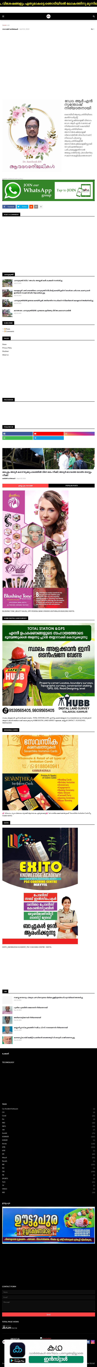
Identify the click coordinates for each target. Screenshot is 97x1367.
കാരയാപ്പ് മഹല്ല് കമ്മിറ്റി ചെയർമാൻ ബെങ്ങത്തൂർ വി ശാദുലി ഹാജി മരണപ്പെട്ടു (44, 1037)
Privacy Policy (7, 348)
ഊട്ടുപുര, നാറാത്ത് (25, 486)
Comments (10, 331)
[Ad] (45, 1353)
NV (48, 1168)
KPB (48, 1147)
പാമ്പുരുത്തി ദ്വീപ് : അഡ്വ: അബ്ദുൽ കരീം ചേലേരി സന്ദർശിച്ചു (38, 280)
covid (48, 1116)
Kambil (48, 1133)
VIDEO (48, 1189)
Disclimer (5, 351)
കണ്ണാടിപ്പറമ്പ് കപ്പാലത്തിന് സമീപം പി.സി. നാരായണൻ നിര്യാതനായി (41, 1027)
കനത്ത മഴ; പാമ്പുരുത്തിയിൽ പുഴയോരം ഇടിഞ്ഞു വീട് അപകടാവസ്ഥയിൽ (42, 310)
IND (48, 1123)
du (48, 1119)
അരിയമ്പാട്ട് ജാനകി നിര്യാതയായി (27, 1017)
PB (48, 1175)
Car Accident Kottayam (48, 1109)
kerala (48, 1144)
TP (48, 1185)
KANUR (48, 1140)
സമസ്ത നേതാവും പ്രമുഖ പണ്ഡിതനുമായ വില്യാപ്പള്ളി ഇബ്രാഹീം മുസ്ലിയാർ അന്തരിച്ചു (48, 997)
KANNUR (48, 1137)
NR (48, 1165)
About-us (5, 355)
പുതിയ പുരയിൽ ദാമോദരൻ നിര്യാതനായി (31, 1007)
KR (48, 1154)
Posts (8, 329)
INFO (48, 1126)
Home (4, 25)
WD (48, 1192)
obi (9, 25)
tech (48, 1182)
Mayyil (48, 1158)
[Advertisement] (48, 49)
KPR (48, 1151)
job (48, 1130)
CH (48, 1112)
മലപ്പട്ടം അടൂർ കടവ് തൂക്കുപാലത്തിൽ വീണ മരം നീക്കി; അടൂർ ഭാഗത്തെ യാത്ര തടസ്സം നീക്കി (47, 473)
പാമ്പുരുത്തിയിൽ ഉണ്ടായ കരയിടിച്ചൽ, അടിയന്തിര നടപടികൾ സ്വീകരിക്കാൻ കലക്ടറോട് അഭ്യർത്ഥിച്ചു (53, 300)
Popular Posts (72, 486)
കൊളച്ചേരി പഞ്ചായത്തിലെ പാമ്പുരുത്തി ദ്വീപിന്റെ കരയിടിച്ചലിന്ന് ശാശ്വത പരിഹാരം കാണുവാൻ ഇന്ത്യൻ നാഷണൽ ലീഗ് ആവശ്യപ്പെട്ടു (52, 291)
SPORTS (48, 1179)
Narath (48, 1161)
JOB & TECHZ (90, 1363)
